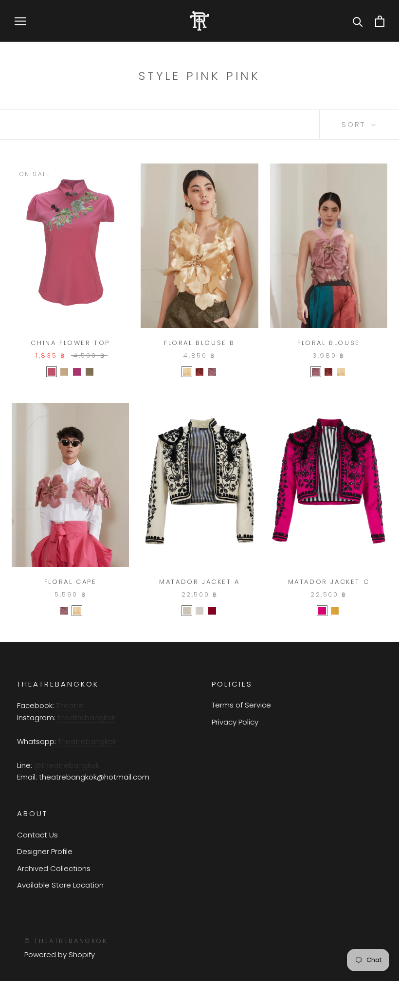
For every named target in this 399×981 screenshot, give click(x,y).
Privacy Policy (235, 722)
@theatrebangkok (66, 765)
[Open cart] (379, 21)
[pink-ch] (77, 372)
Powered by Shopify (59, 954)
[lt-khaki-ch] (64, 372)
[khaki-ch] (89, 372)
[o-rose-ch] (51, 372)
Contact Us (37, 835)
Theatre (70, 705)
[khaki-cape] (187, 372)
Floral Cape (70, 581)
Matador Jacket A (199, 581)
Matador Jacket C (329, 581)
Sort (355, 124)
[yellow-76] (335, 611)
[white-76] (199, 611)
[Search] (358, 21)
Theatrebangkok (87, 741)
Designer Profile (45, 851)
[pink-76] (322, 611)
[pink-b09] (212, 372)
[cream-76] (187, 611)
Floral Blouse (328, 342)
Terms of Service (241, 705)
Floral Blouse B (199, 342)
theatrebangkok (86, 717)
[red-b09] (199, 372)
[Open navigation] (20, 21)
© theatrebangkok (66, 940)
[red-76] (212, 611)
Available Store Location (60, 885)
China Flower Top (70, 342)
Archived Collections (54, 868)
